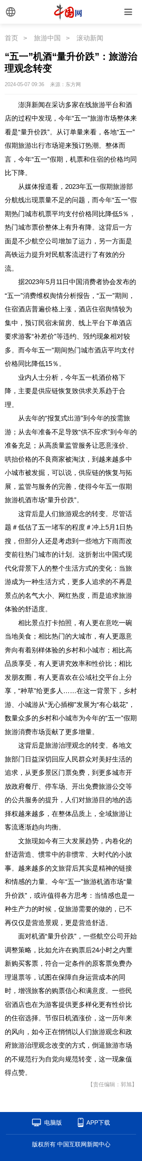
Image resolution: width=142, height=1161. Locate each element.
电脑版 (53, 1122)
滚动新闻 (90, 38)
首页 (11, 38)
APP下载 (98, 1122)
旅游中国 (47, 38)
